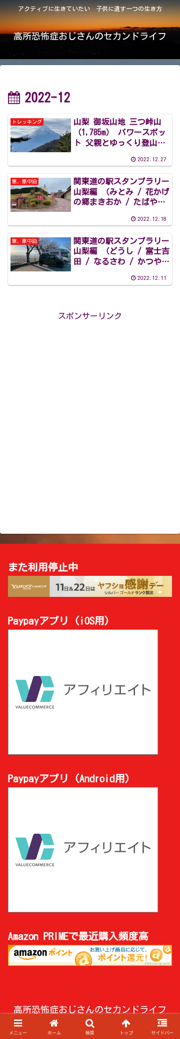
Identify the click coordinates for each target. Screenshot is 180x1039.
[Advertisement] (90, 413)
